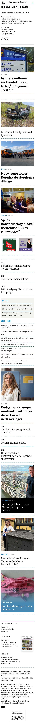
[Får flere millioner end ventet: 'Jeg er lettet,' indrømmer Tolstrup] (17, 59)
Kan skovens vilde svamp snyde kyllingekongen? (12, 349)
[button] (33, 2)
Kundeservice (5, 664)
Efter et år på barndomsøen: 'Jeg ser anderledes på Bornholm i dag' (13, 362)
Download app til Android (9, 646)
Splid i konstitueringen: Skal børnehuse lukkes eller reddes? (17, 356)
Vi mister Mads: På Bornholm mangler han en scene (17, 333)
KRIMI (2, 276)
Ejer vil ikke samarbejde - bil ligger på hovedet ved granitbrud (17, 339)
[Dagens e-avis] (27, 643)
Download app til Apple (9, 644)
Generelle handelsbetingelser (11, 701)
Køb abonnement (7, 657)
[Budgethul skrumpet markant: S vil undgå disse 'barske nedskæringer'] (17, 384)
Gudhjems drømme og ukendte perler (14, 344)
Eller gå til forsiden (8, 34)
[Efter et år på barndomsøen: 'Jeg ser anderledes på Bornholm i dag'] (17, 535)
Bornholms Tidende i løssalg (10, 661)
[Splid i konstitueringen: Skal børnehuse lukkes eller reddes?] (17, 200)
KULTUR (3, 263)
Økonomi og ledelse (7, 629)
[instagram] (4, 707)
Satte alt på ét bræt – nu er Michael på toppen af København (17, 326)
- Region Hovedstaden (16, 305)
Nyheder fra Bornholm (9, 31)
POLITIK (3, 286)
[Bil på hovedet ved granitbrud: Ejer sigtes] (17, 114)
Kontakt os (4, 627)
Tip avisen (4, 631)
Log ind (3, 4)
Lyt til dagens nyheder (8, 642)
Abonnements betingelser (9, 659)
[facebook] (2, 707)
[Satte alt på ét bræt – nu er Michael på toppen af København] (17, 481)
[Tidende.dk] (17, 2)
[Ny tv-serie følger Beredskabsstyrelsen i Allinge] (17, 153)
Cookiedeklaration (18, 703)
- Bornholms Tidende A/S (17, 309)
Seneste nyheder (7, 29)
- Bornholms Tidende (16, 314)
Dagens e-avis (5, 640)
